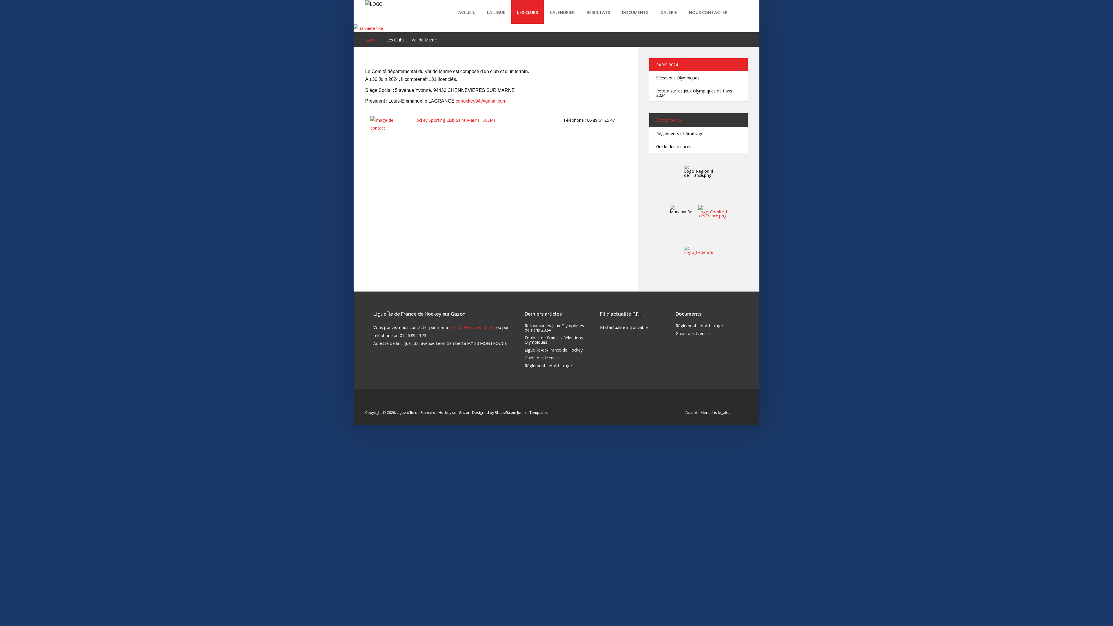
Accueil (466, 12)
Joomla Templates (532, 412)
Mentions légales (715, 412)
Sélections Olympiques (677, 78)
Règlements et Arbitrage (679, 133)
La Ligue (496, 12)
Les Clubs (527, 12)
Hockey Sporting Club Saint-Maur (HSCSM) (454, 120)
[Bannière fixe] (368, 27)
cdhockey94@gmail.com (481, 101)
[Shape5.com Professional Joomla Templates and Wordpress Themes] (377, 403)
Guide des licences (673, 146)
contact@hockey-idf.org (472, 327)
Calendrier (562, 12)
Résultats (598, 12)
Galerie (668, 12)
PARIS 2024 (667, 65)
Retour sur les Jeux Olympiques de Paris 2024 (694, 93)
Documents (635, 12)
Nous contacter (708, 12)
